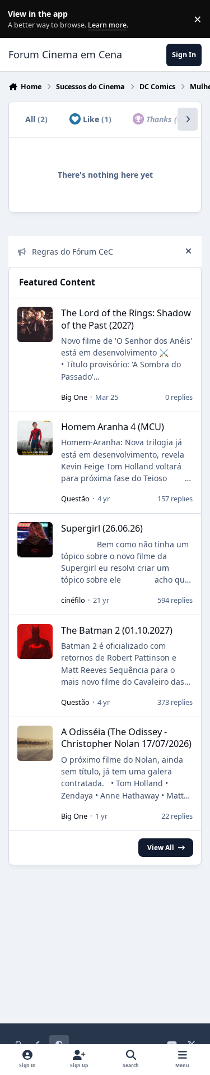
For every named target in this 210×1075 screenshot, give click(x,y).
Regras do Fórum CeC (72, 251)
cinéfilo (73, 600)
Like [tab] (96, 119)
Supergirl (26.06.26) (102, 528)
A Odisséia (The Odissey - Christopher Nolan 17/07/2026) (126, 737)
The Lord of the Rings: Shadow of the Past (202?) (126, 318)
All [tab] (36, 119)
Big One (74, 397)
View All (160, 847)
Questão (75, 498)
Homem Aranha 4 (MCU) (112, 426)
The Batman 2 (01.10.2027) (116, 630)
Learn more (21, 19)
